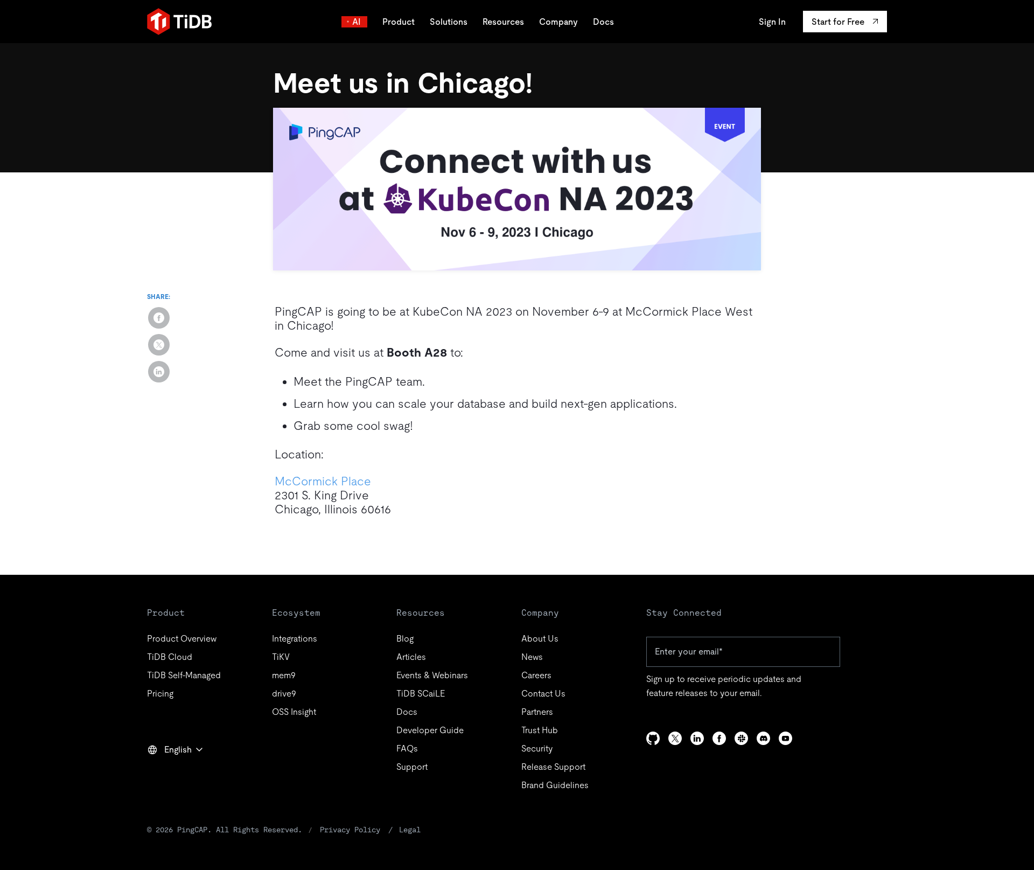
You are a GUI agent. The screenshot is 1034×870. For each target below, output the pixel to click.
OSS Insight (294, 712)
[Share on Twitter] (159, 345)
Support (412, 767)
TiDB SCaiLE (420, 693)
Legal (410, 829)
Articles (411, 657)
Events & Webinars (432, 675)
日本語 (167, 773)
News (532, 657)
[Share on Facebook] (159, 318)
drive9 (284, 693)
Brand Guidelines (555, 785)
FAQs (407, 748)
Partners (537, 712)
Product (398, 22)
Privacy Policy (350, 829)
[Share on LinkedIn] (159, 371)
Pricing (160, 693)
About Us (539, 639)
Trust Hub (539, 730)
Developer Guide (430, 730)
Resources (503, 22)
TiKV (281, 657)
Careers (536, 675)
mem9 (284, 675)
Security (537, 748)
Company (558, 22)
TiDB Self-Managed (184, 675)
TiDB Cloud (169, 657)
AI (356, 22)
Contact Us (543, 693)
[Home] (179, 21)
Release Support (553, 767)
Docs (603, 22)
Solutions (448, 22)
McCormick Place (323, 481)
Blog (405, 639)
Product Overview (181, 639)
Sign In (772, 22)
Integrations (294, 639)
